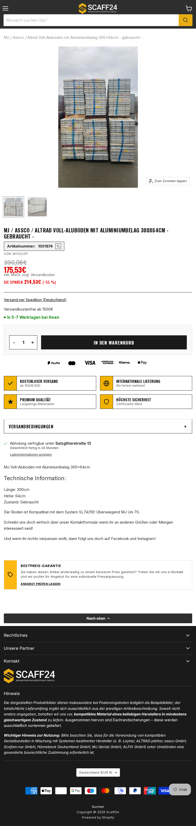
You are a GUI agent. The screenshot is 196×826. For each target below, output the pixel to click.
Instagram (146, 538)
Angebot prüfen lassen (40, 584)
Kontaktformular (84, 522)
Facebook (120, 538)
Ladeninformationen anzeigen (31, 454)
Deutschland (95, 772)
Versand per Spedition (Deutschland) (35, 300)
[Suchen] (185, 20)
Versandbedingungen (31, 426)
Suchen (98, 807)
